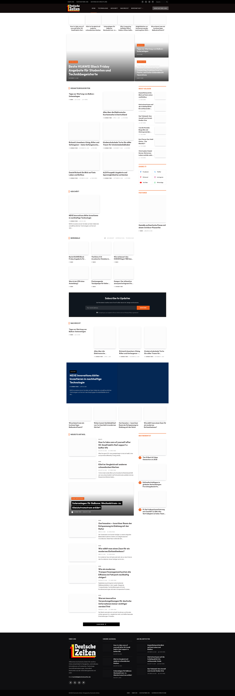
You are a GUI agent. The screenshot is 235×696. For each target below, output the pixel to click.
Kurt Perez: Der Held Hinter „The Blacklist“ (146, 141)
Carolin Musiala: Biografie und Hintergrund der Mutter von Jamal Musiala (145, 130)
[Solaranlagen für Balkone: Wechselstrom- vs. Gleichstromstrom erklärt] (109, 20)
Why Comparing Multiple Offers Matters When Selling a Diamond (125, 28)
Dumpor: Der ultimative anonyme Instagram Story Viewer (124, 282)
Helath (100, 439)
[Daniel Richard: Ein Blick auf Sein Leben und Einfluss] (84, 161)
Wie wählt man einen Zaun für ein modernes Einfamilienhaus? (155, 425)
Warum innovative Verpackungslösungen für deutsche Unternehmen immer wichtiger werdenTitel (114, 602)
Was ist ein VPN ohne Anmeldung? (76, 282)
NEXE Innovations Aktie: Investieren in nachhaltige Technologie (83, 216)
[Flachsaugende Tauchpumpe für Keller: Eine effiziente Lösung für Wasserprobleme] (101, 272)
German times (108, 118)
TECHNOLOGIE (103, 8)
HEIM (93, 8)
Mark (71, 99)
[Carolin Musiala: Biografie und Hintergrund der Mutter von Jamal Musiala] (160, 130)
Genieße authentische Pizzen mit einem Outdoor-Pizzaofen (152, 226)
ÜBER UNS (71, 2)
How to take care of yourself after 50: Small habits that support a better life (77, 28)
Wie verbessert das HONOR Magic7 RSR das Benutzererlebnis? (123, 258)
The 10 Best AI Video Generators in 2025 (150, 458)
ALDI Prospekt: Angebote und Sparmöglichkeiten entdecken (115, 173)
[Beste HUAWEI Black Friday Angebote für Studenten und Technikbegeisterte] (100, 57)
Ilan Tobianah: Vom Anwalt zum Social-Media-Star (145, 118)
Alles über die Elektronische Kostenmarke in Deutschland (115, 113)
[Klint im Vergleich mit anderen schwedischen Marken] (93, 20)
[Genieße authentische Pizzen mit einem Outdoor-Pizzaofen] (152, 209)
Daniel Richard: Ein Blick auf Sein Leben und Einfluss (82, 173)
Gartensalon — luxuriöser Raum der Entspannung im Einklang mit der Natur (128, 425)
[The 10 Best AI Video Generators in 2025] (152, 447)
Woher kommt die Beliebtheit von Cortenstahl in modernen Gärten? (105, 425)
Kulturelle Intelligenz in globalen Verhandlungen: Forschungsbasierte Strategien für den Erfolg (152, 484)
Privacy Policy (128, 312)
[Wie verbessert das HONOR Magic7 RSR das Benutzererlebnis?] (124, 248)
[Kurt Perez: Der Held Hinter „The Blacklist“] (160, 142)
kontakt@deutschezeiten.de (81, 677)
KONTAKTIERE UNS (82, 2)
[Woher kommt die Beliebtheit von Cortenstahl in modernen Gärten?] (105, 414)
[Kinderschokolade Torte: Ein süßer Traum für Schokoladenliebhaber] (118, 131)
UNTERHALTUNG (119, 238)
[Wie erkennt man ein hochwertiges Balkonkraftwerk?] (158, 20)
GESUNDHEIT (110, 238)
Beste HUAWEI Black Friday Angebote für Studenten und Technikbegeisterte (90, 70)
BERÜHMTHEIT (136, 8)
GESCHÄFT (114, 8)
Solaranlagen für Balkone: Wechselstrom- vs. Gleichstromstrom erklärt (109, 28)
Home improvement (78, 498)
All (105, 238)
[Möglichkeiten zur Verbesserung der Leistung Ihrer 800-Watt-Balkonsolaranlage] (142, 20)
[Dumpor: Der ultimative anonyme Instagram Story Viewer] (124, 272)
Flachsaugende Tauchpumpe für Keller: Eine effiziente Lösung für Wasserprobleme (101, 282)
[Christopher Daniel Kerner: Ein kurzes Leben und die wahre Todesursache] (160, 154)
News (99, 461)
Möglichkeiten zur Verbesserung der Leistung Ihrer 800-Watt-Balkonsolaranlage (142, 28)
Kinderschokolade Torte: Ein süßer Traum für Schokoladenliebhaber (117, 143)
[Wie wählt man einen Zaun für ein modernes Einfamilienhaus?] (155, 414)
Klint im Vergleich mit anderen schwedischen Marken (93, 28)
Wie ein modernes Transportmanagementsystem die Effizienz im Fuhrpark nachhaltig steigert (114, 573)
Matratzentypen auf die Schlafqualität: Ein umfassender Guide (146, 107)
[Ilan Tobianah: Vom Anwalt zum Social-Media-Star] (160, 119)
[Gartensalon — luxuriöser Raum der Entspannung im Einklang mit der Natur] (130, 414)
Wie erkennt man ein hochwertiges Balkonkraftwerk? (158, 28)
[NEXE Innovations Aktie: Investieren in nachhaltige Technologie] (84, 204)
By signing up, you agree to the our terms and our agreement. (118, 312)
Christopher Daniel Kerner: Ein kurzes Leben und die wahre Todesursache (146, 153)
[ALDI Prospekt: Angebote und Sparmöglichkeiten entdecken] (118, 161)
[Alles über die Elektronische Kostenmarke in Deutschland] (118, 101)
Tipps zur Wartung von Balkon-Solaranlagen (150, 50)
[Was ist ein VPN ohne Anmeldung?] (79, 272)
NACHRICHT (124, 8)
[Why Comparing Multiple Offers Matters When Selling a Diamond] (126, 20)
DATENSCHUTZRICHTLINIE (99, 2)
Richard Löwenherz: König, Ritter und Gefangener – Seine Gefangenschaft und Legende (84, 143)
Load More (100, 624)
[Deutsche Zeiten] (73, 8)
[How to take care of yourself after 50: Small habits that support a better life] (77, 20)
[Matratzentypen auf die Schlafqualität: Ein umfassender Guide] (160, 107)
